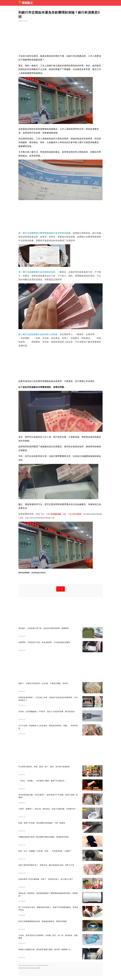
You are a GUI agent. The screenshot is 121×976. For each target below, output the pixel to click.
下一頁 (60, 589)
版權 (38, 968)
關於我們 (21, 968)
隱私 (35, 968)
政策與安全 (27, 968)
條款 (32, 968)
